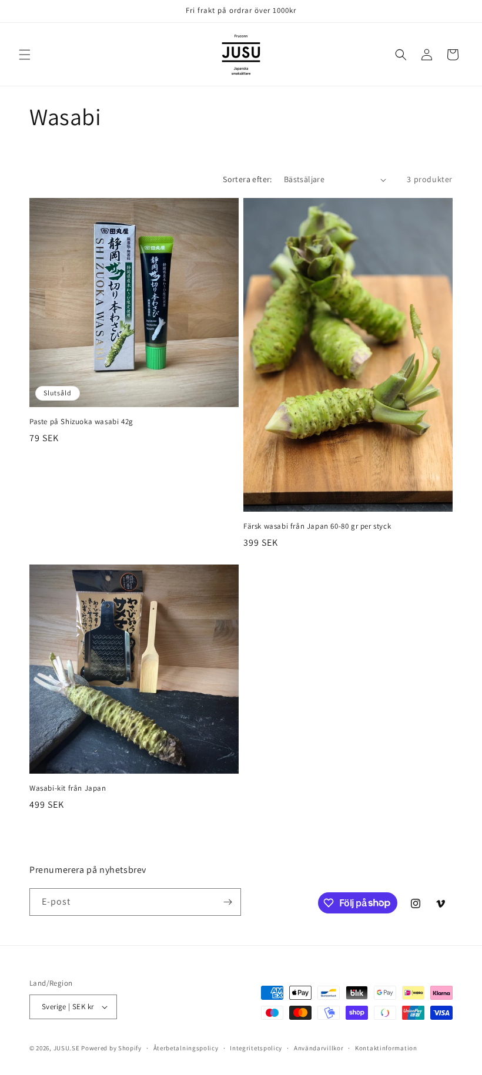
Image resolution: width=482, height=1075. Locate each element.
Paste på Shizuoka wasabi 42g (81, 421)
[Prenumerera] (227, 902)
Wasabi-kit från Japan (67, 788)
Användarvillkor (319, 1048)
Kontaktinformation (386, 1048)
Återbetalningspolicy (186, 1048)
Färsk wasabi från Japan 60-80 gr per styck (317, 526)
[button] (25, 55)
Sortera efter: (247, 179)
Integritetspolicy (256, 1048)
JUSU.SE (66, 1048)
